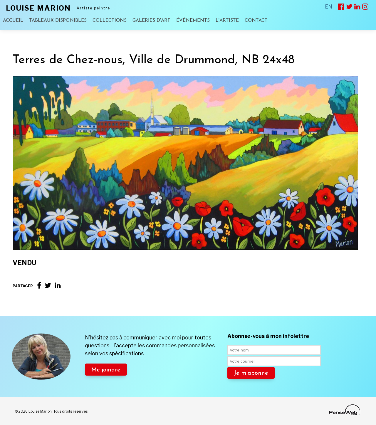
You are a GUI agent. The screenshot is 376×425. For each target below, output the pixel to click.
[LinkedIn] (57, 285)
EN (328, 7)
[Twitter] (47, 285)
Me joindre (105, 370)
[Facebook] (39, 285)
